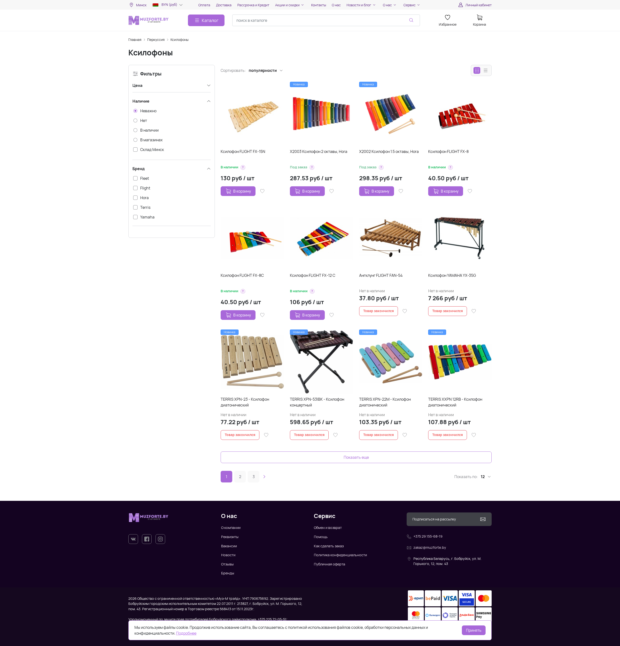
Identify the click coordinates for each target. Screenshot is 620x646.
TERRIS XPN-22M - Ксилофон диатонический (385, 402)
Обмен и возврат (328, 527)
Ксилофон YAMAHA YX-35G (452, 275)
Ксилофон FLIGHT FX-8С (242, 275)
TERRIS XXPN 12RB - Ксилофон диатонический (455, 402)
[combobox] (326, 20)
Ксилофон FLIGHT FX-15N (243, 151)
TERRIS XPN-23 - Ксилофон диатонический (245, 402)
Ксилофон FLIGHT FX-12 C (312, 275)
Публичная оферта (329, 564)
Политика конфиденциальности (340, 555)
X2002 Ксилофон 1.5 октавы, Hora (389, 151)
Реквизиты (230, 536)
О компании (230, 527)
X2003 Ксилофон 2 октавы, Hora (318, 151)
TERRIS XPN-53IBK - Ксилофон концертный (317, 402)
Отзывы (227, 564)
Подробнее (186, 633)
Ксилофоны (179, 39)
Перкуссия (156, 39)
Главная (134, 39)
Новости (228, 555)
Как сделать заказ (329, 546)
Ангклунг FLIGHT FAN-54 (381, 275)
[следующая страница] (264, 477)
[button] (242, 167)
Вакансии (229, 546)
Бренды (227, 573)
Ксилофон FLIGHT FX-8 (448, 151)
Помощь (321, 536)
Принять (473, 630)
